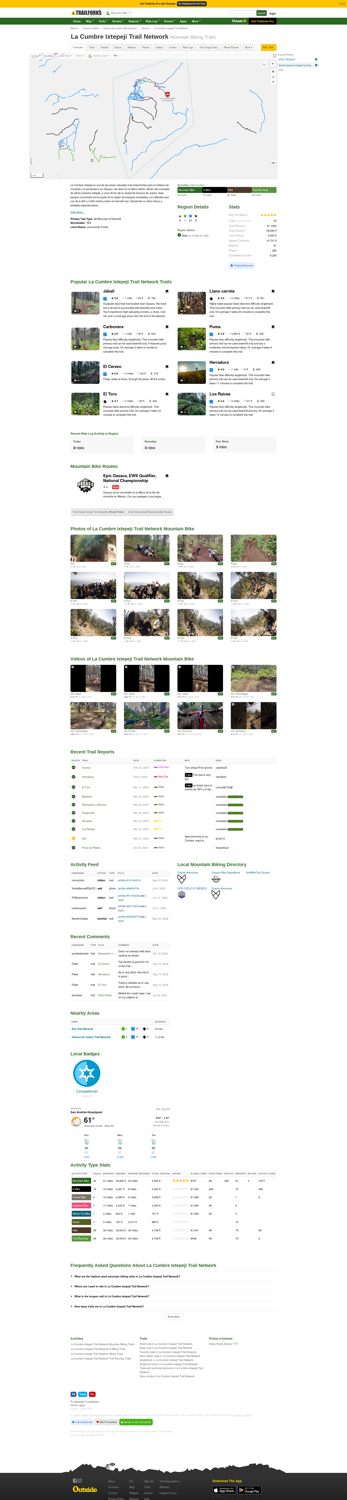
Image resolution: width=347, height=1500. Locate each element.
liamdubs (77, 995)
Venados (87, 821)
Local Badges (85, 1053)
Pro (131, 1481)
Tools (147, 1487)
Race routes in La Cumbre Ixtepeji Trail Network (167, 1376)
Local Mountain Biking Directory (212, 864)
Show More (173, 1316)
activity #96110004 (128, 906)
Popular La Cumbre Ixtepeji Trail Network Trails (121, 281)
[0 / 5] (181, 1189)
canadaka (221, 796)
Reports (133, 21)
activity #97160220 (128, 895)
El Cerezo (112, 366)
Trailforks (235, 797)
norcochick (78, 880)
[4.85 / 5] (181, 1180)
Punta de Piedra (91, 847)
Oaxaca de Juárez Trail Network (91, 1037)
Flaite (75, 964)
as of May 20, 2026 (198, 235)
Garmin (148, 1493)
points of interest (243, 1415)
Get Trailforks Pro (262, 21)
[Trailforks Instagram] (80, 1481)
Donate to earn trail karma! (137, 1422)
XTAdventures (80, 897)
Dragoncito (88, 813)
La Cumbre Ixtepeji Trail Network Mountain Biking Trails (102, 1344)
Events (168, 21)
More (195, 21)
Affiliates (164, 1487)
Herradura (219, 362)
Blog (131, 1487)
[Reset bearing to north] (273, 82)
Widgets (134, 1493)
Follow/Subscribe (243, 265)
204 (72, 563)
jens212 (220, 838)
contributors (93, 1401)
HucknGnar (222, 847)
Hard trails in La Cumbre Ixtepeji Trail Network (166, 1344)
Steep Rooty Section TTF (223, 1344)
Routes (116, 21)
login (272, 13)
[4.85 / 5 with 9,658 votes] (269, 215)
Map (88, 21)
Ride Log (151, 21)
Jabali (108, 291)
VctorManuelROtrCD (83, 888)
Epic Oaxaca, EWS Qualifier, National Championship (129, 478)
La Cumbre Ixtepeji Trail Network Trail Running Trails (101, 1358)
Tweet (83, 1394)
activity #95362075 (128, 916)
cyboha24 (221, 767)
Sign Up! (149, 1481)
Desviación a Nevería (94, 804)
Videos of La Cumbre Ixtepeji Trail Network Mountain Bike (132, 658)
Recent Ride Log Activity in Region (94, 433)
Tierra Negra (241, 693)
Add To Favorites (108, 1422)
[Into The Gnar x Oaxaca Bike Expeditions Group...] (93, 585)
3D (273, 163)
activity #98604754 (128, 888)
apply (82, 1405)
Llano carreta (222, 291)
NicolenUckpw (80, 918)
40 (78, 411)
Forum (168, 1493)
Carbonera (113, 326)
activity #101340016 (129, 880)
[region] (153, 116)
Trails (101, 21)
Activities (183, 185)
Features (113, 1487)
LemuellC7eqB (224, 787)
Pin (92, 1394)
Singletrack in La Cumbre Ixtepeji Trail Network (166, 1360)
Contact (112, 1493)
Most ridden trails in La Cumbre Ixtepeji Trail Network (170, 1356)
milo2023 (221, 777)
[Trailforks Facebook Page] (75, 1481)
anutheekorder (80, 953)
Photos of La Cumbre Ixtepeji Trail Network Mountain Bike (132, 528)
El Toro (110, 394)
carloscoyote (79, 908)
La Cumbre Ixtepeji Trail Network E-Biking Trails (98, 1349)
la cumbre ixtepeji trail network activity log (91, 1415)
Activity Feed (84, 864)
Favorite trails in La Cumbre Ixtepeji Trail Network (168, 1352)
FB (73, 1394)
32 (185, 310)
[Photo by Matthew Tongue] (200, 585)
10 (185, 411)
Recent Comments (90, 936)
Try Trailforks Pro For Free (191, 3)
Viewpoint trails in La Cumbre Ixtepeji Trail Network (169, 1364)
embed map (121, 1415)
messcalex (79, 1401)
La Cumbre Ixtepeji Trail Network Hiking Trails (97, 1354)
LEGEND (31, 161)
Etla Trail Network (82, 1029)
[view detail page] (316, 59)
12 (185, 346)
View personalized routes (150, 512)
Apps (183, 21)
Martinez (87, 796)
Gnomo (86, 767)
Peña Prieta (105, 995)
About (111, 1481)
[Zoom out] (273, 77)
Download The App (227, 1480)
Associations (169, 1481)
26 (78, 380)
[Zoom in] (273, 71)
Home (77, 21)
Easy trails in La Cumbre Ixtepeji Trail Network (166, 1348)
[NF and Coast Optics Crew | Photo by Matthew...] (147, 585)
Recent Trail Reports (92, 751)
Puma (214, 326)
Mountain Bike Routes (94, 466)
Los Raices (219, 394)
